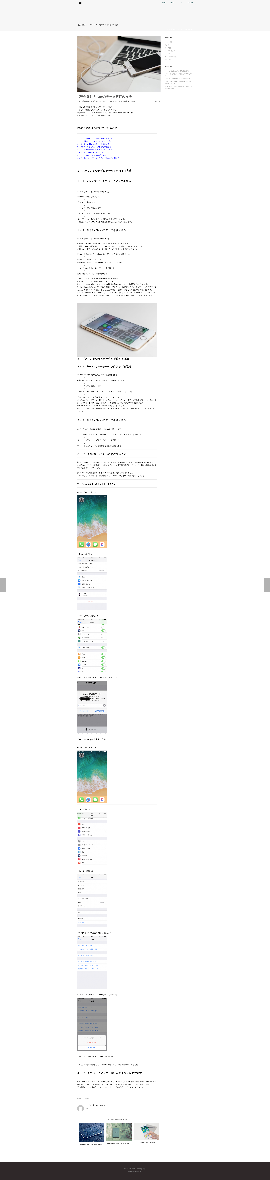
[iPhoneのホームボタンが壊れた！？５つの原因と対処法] (146, 1131)
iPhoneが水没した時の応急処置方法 (91, 1144)
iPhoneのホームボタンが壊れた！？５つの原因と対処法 (147, 1142)
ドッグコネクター (171, 51)
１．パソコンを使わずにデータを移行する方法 (94, 138)
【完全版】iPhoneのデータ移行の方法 (177, 79)
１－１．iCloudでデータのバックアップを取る (94, 141)
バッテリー (168, 54)
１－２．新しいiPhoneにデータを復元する (93, 144)
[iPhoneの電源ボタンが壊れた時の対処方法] (119, 1132)
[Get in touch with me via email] (87, 1109)
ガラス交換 (131, 101)
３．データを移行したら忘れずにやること (93, 155)
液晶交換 (168, 60)
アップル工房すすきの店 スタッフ (90, 101)
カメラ (167, 45)
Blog (180, 3)
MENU (172, 3)
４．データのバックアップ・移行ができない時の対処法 (98, 158)
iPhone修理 (166, 29)
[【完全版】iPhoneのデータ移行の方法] (119, 64)
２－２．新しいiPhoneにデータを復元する (93, 152)
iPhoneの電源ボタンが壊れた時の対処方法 (119, 1143)
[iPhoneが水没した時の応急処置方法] (91, 1132)
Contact (190, 3)
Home (164, 3)
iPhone (79, 1098)
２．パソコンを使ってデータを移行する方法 (94, 147)
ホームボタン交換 (171, 57)
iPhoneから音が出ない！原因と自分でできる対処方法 (178, 87)
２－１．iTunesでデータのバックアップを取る (94, 150)
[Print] (156, 101)
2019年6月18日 (112, 101)
